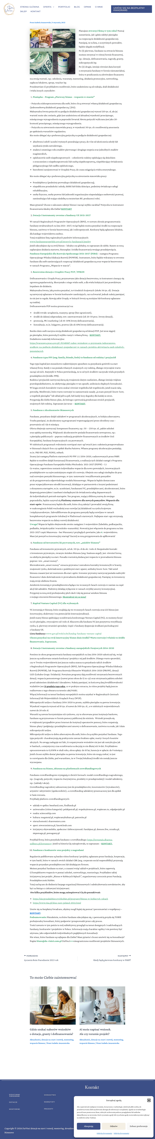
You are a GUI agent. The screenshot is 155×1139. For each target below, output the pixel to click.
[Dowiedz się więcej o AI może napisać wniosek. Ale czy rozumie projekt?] (102, 1005)
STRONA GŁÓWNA (29, 7)
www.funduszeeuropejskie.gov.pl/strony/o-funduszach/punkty (60, 241)
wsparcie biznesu (37, 1043)
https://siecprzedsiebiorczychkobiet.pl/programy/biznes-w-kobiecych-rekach (70, 898)
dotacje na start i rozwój (52, 1039)
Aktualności (35, 1039)
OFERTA (47, 7)
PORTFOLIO (64, 7)
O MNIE (99, 7)
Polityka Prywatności (104, 1133)
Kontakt (36, 11)
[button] (148, 1100)
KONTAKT (35, 913)
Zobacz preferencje (139, 1126)
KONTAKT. (95, 335)
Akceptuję (88, 1126)
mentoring (68, 1039)
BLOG (77, 7)
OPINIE (87, 7)
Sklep (23, 11)
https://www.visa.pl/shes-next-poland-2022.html (57, 903)
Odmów (113, 1126)
